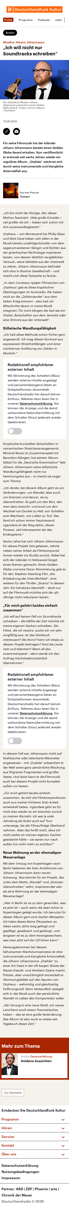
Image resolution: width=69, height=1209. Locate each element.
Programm (26, 19)
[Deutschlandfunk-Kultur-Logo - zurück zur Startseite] (34, 9)
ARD (20, 1189)
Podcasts (44, 19)
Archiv (10, 32)
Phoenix (42, 1189)
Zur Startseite (12, 1092)
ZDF (30, 1189)
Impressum (11, 1178)
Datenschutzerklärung (36, 403)
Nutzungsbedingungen (20, 1172)
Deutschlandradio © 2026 (23, 1201)
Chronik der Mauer (17, 1195)
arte (55, 1189)
